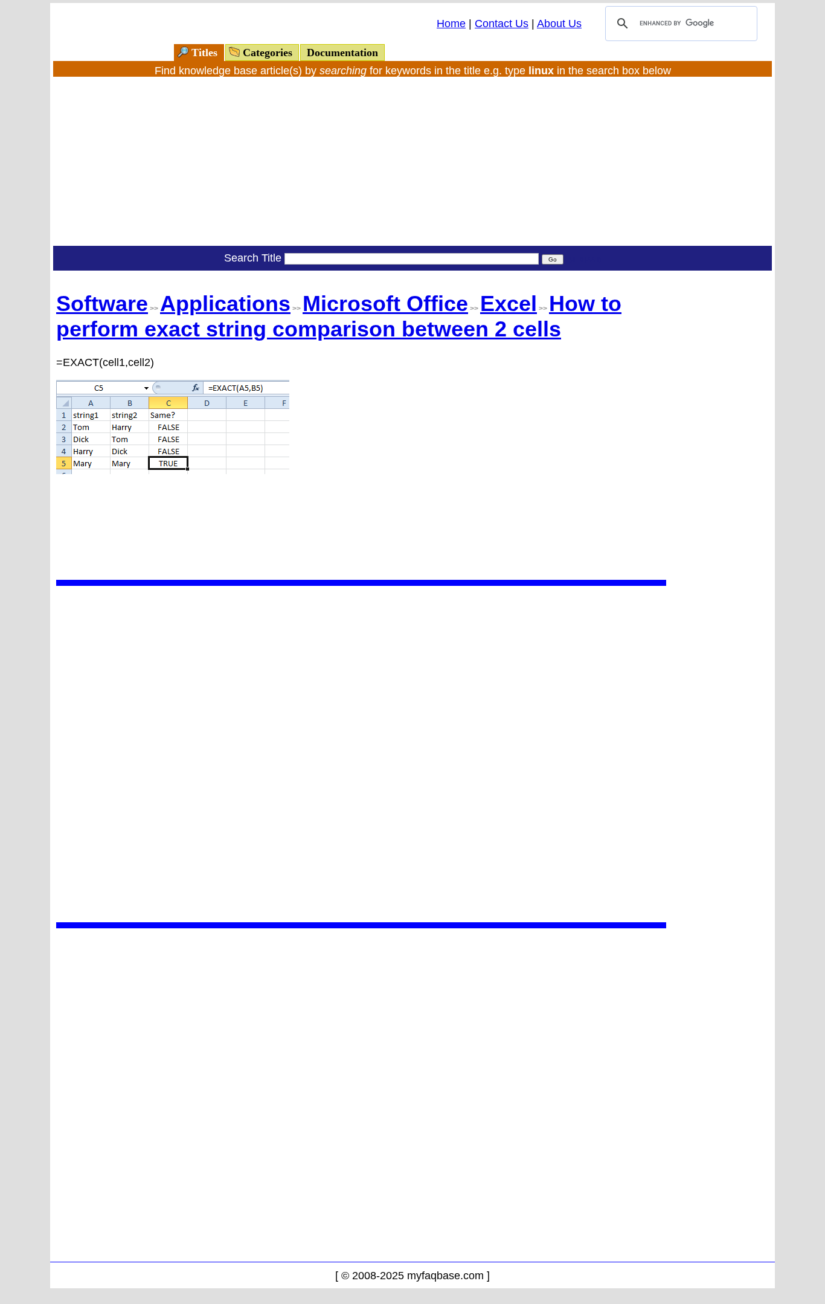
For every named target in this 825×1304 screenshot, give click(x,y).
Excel (508, 303)
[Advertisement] (412, 161)
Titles (204, 53)
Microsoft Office (385, 303)
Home (451, 24)
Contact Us (501, 24)
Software (102, 303)
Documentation (342, 53)
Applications (225, 303)
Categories (267, 53)
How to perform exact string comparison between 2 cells (338, 316)
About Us (559, 24)
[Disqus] (361, 753)
